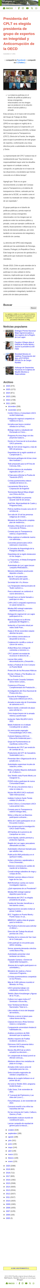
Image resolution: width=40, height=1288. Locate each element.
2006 (8, 1215)
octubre (11, 1130)
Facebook (21, 60)
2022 (8, 400)
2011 (8, 1197)
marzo (10, 1154)
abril (10, 1151)
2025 (8, 389)
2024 (8, 393)
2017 (8, 1176)
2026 (8, 386)
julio (10, 1140)
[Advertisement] (20, 1243)
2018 (8, 1173)
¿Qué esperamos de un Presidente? (22, 888)
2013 (8, 1190)
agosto (11, 1137)
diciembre (12, 406)
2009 (8, 1204)
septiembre (12, 1133)
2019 (8, 1169)
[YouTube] (27, 8)
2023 (8, 396)
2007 (8, 1211)
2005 (8, 1218)
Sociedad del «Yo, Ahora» (18, 582)
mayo (10, 1147)
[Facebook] (19, 8)
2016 (8, 1180)
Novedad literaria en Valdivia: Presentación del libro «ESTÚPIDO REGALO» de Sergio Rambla (25, 358)
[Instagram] (23, 8)
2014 (8, 1187)
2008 (8, 1208)
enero (10, 1161)
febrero (11, 1158)
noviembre (12, 410)
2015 (8, 1183)
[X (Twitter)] (32, 8)
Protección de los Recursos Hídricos (22, 671)
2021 (8, 403)
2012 (8, 1194)
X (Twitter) (20, 63)
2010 (8, 1201)
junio (10, 1144)
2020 (8, 1166)
